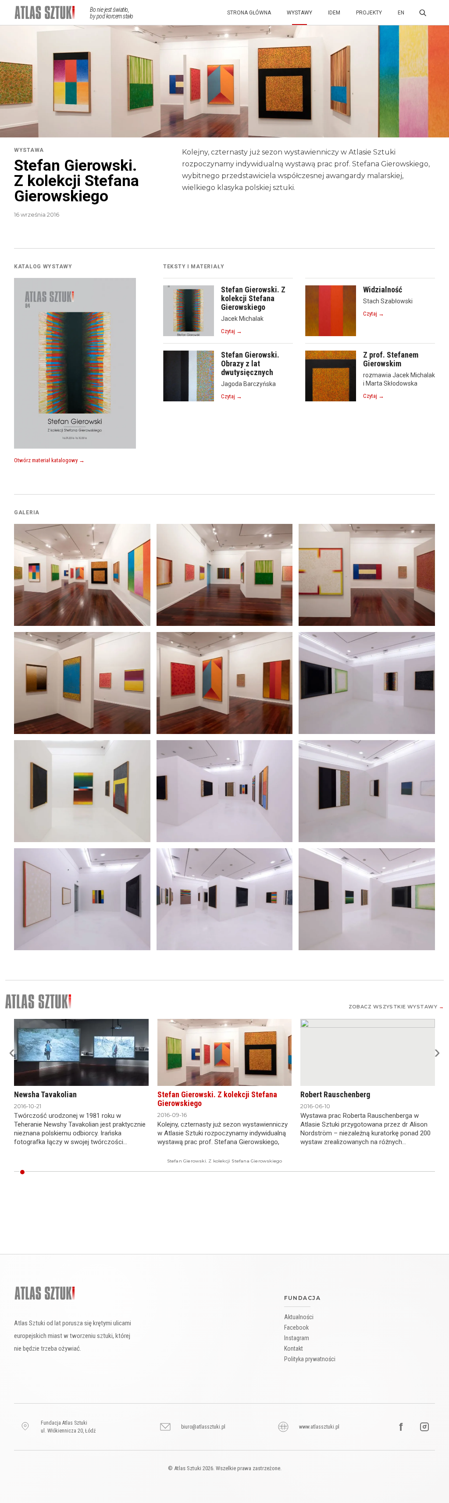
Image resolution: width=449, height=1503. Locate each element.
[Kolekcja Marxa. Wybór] (186, 1172)
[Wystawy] (38, 1001)
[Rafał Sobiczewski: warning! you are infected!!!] (289, 1172)
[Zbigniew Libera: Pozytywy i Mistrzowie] (404, 1172)
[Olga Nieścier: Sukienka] (393, 1172)
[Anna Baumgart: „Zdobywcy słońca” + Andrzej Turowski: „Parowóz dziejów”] (175, 1172)
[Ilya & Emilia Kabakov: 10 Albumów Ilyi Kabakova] (333, 1172)
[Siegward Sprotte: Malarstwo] (284, 1172)
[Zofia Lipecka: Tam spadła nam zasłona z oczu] (136, 1172)
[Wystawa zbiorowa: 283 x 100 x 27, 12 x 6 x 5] (426, 1172)
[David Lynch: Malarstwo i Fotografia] (410, 1172)
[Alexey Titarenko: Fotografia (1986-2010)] (207, 1172)
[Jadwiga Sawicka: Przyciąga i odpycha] (366, 1172)
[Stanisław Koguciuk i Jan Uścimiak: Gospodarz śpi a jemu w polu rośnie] (164, 1172)
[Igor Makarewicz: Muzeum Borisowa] (54, 1172)
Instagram (296, 1337)
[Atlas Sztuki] (44, 1293)
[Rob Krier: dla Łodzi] (251, 1172)
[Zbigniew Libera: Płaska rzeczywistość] (142, 1172)
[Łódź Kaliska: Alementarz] (273, 1172)
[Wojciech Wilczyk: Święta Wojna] (82, 1172)
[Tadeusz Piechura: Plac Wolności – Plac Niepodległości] (382, 1172)
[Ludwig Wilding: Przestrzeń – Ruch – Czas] (262, 1172)
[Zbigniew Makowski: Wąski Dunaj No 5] (246, 1172)
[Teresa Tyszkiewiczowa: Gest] (120, 1172)
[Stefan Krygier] (197, 1172)
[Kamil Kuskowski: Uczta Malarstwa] (257, 1172)
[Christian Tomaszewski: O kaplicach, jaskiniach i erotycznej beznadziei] (339, 1172)
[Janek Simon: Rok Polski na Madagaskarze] (300, 1172)
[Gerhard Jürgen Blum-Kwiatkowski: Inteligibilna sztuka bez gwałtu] (295, 1172)
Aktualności (299, 1316)
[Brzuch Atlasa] (218, 1172)
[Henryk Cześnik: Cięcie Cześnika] (360, 1172)
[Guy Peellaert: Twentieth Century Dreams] (355, 1172)
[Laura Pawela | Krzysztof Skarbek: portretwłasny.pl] (388, 1172)
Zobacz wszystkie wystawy (396, 1007)
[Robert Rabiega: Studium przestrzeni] (311, 1172)
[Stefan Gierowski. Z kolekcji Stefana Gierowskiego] (22, 1172)
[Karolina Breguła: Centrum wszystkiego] (147, 1172)
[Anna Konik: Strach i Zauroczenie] (202, 1172)
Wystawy (299, 13)
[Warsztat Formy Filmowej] (432, 1172)
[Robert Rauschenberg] (27, 1172)
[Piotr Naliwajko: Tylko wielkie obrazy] (371, 1172)
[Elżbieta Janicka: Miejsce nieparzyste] (306, 1172)
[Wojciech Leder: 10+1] (399, 1172)
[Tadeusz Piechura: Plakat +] (377, 1172)
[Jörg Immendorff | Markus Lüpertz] (235, 1172)
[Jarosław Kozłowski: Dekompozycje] (109, 1172)
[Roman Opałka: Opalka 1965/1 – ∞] (415, 1172)
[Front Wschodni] (158, 1172)
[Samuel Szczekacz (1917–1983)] (153, 1172)
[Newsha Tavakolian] (16, 1172)
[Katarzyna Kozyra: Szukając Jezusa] (104, 1172)
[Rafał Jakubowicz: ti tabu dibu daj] (268, 1172)
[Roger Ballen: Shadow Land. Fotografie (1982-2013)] (98, 1172)
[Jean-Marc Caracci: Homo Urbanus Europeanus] (76, 1172)
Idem (334, 13)
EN (401, 13)
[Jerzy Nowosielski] (49, 1172)
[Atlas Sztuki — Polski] (52, 12)
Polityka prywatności (309, 1359)
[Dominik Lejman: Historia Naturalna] (279, 1172)
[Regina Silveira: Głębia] (224, 1172)
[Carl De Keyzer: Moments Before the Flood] (60, 1172)
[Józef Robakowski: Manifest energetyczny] (240, 1172)
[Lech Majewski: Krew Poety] (317, 1172)
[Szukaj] (422, 13)
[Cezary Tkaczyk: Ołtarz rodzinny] (350, 1172)
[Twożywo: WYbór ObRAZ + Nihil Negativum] (213, 1172)
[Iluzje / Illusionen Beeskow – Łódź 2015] (71, 1172)
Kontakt (293, 1348)
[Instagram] (424, 1427)
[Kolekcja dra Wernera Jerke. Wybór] (65, 1172)
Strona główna (249, 13)
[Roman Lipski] (229, 1172)
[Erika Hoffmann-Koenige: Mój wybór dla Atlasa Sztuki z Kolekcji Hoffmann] (33, 1172)
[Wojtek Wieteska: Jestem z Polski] (131, 1172)
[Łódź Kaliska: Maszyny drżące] (125, 1172)
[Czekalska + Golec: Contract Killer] (180, 1172)
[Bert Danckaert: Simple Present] (87, 1172)
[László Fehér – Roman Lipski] (93, 1172)
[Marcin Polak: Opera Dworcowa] (191, 1172)
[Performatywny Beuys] (169, 1172)
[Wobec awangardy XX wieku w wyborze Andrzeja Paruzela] (38, 1172)
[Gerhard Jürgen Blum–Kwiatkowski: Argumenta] (344, 1172)
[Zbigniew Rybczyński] (115, 1172)
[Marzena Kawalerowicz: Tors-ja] (328, 1172)
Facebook (296, 1327)
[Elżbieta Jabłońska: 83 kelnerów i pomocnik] (322, 1172)
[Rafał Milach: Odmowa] (421, 1172)
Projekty (369, 13)
